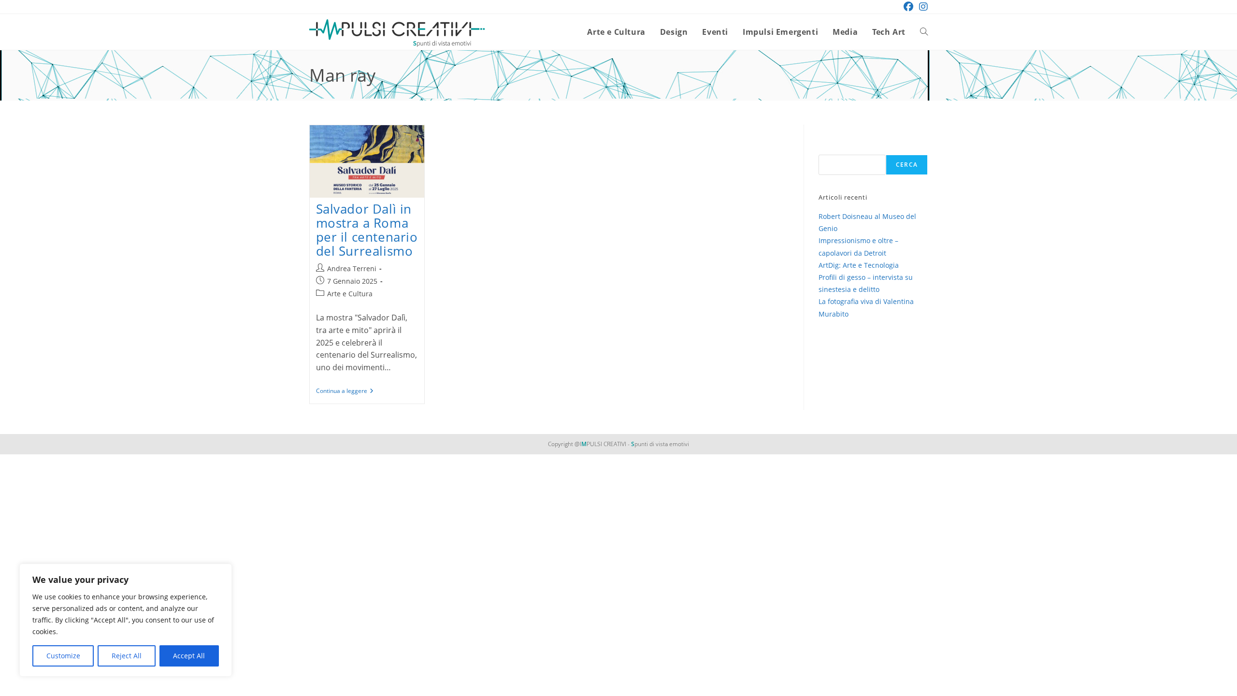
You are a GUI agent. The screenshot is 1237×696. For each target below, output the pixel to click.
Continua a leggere (345, 391)
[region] (125, 620)
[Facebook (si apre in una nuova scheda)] (908, 7)
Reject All (127, 655)
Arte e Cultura (350, 293)
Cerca (907, 164)
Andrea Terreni (351, 268)
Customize (63, 655)
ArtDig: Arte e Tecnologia (859, 265)
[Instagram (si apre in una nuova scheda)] (922, 7)
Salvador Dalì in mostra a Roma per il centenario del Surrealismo (367, 230)
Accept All (189, 655)
